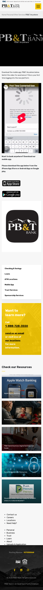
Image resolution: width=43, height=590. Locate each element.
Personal (10, 15)
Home (4, 15)
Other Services (19, 15)
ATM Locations (11, 279)
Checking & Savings (13, 269)
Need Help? (12, 523)
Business (11, 533)
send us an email (14, 333)
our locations (12, 340)
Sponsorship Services (14, 295)
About (9, 541)
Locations (11, 520)
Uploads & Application (16, 544)
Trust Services (11, 290)
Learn (9, 538)
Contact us (12, 514)
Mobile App (9, 285)
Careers (10, 517)
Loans (7, 274)
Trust (9, 536)
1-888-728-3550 (16, 326)
